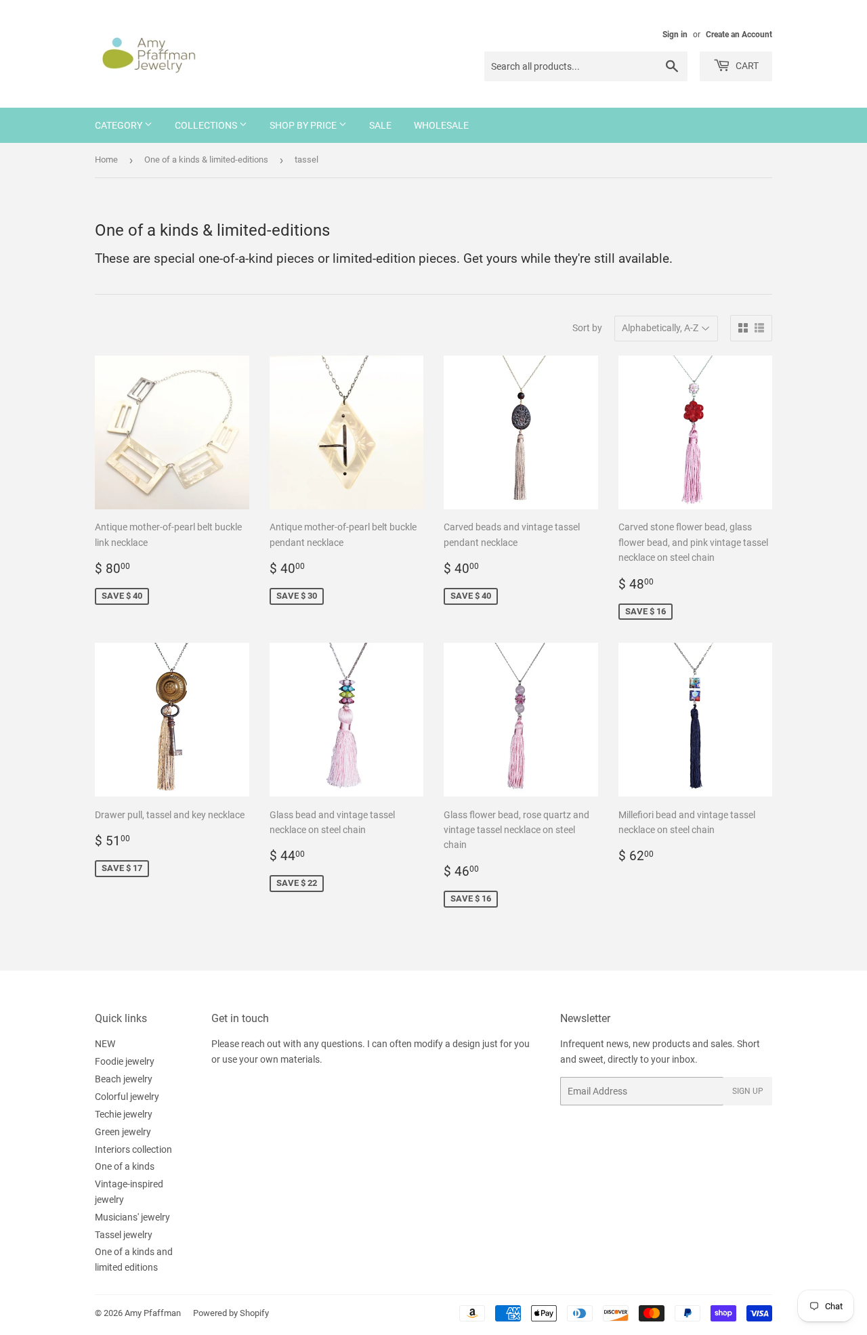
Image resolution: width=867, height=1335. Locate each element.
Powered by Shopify (231, 1313)
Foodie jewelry (124, 1061)
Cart (746, 65)
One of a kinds (124, 1166)
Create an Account (739, 34)
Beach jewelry (123, 1079)
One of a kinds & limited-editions (206, 159)
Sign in (675, 34)
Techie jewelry (123, 1114)
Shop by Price (304, 125)
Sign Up (747, 1091)
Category (119, 125)
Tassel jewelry (123, 1234)
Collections (207, 125)
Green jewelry (123, 1131)
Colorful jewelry (127, 1096)
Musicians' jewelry (132, 1217)
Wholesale (441, 125)
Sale (380, 125)
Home (106, 159)
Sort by (587, 327)
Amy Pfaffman (153, 1313)
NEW (105, 1043)
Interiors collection (133, 1149)
